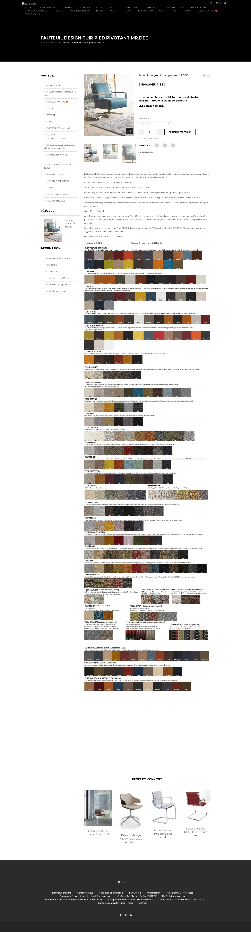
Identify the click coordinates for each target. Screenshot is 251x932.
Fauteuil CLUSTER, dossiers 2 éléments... (98, 832)
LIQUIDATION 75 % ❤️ (208, 11)
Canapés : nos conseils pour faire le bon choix (130, 899)
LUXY (128, 11)
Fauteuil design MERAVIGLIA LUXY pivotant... (131, 838)
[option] (98, 816)
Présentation (53, 271)
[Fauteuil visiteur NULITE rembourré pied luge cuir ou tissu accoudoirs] (196, 806)
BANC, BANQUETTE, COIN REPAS (141, 7)
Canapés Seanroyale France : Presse (115, 902)
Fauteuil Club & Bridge (57, 155)
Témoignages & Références (59, 278)
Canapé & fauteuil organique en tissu (82, 7)
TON (173, 11)
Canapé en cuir (47, 7)
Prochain (132, 151)
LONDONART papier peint (151, 11)
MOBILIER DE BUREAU (79, 11)
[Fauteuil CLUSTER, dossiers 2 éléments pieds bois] (98, 807)
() (220, 3)
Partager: (145, 145)
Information (50, 248)
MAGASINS (186, 11)
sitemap (143, 902)
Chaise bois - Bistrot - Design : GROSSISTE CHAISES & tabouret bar (151, 896)
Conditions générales (56, 291)
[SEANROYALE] (29, 4)
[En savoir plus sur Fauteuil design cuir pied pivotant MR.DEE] (53, 230)
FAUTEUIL (113, 7)
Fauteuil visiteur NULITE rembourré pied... (196, 832)
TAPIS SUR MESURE (198, 7)
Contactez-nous (85, 892)
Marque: (142, 138)
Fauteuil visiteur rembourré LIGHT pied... (163, 834)
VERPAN (114, 11)
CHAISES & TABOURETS (36, 11)
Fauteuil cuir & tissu (56, 138)
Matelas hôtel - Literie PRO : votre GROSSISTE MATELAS (73, 899)
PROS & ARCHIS (32, 14)
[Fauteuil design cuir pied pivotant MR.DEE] (91, 153)
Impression (147, 152)
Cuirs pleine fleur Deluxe (58, 258)
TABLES (58, 11)
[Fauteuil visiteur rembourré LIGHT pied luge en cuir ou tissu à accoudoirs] (163, 807)
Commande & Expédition (58, 285)
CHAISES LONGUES (173, 7)
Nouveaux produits (61, 892)
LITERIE (99, 11)
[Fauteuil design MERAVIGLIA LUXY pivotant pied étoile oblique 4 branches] (131, 810)
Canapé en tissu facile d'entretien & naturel (180, 899)
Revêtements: (145, 118)
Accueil (29, 7)
